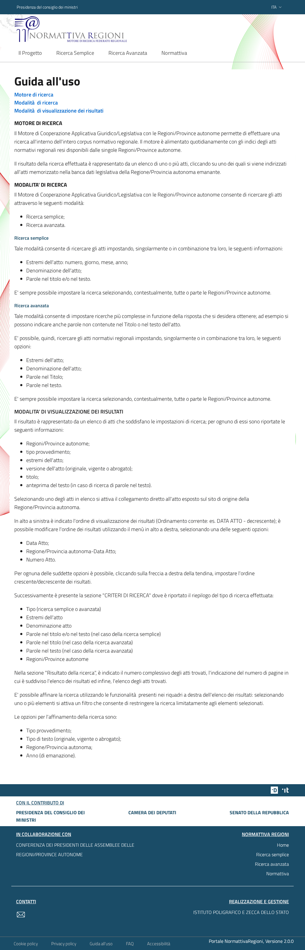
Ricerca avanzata (272, 864)
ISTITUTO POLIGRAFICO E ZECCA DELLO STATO (241, 912)
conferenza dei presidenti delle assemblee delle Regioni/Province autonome (75, 849)
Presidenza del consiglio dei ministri (47, 7)
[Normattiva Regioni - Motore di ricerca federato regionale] (82, 29)
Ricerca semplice (272, 854)
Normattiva (277, 873)
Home (283, 844)
